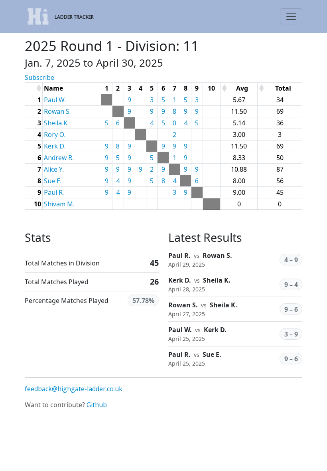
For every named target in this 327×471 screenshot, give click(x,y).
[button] (38, 88)
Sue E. (52, 180)
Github (97, 404)
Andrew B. (59, 157)
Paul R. (54, 192)
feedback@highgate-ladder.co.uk (73, 388)
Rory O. (54, 134)
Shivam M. (59, 204)
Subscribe (39, 77)
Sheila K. (56, 123)
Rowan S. (57, 111)
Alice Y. (54, 169)
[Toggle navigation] (291, 16)
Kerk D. (54, 146)
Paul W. (55, 99)
